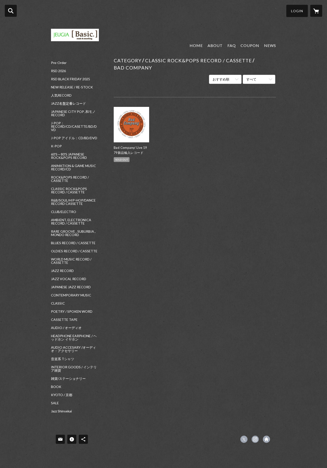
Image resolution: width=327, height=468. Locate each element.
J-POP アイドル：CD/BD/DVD (74, 138)
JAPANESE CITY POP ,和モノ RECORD (73, 113)
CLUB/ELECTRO (63, 212)
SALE (55, 403)
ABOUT (215, 45)
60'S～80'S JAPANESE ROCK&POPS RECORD (69, 156)
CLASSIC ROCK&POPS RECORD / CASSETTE (69, 190)
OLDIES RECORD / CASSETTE (74, 251)
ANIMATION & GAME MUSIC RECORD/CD (73, 167)
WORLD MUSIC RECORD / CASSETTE (71, 261)
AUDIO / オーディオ (66, 327)
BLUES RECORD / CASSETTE (73, 243)
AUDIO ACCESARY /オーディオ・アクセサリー (73, 349)
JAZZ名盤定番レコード (68, 103)
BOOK (56, 386)
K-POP (56, 146)
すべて (251, 79)
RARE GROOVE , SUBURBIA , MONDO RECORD (73, 233)
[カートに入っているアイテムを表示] (316, 11)
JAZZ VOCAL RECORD (68, 279)
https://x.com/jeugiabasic (244, 439)
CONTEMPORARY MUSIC (71, 295)
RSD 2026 (58, 71)
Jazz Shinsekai (61, 411)
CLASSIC (58, 303)
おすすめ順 (221, 79)
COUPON (250, 45)
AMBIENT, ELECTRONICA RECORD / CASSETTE (71, 221)
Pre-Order (59, 62)
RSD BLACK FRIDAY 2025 (70, 79)
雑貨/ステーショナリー (68, 378)
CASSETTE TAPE (64, 319)
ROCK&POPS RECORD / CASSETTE (70, 179)
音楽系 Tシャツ (62, 359)
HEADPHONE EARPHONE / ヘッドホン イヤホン (74, 337)
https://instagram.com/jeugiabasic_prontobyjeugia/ (255, 439)
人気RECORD (61, 95)
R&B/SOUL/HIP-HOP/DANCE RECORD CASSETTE (73, 202)
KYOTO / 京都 (61, 395)
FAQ (231, 45)
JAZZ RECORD (62, 270)
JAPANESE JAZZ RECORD (71, 287)
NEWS (270, 45)
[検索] (11, 11)
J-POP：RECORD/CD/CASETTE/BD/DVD (74, 126)
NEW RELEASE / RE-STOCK (72, 87)
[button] (297, 11)
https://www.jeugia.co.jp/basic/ (266, 439)
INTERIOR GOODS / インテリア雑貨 (74, 368)
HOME (196, 45)
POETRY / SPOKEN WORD (71, 311)
